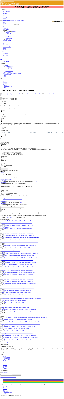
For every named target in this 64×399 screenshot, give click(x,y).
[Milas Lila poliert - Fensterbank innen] (8, 292)
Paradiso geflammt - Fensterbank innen (24, 333)
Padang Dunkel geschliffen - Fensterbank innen (29, 337)
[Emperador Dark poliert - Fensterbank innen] (9, 313)
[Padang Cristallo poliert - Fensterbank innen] (4, 300)
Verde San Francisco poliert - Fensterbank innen (29, 237)
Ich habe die (3, 377)
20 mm (4, 127)
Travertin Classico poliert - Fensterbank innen (29, 242)
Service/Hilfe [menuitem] (6, 14)
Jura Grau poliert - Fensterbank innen (13, 251)
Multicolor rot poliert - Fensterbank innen (25, 260)
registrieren (14, 31)
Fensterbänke (5, 65)
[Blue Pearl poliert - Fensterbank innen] (8, 228)
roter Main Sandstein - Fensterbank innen (26, 304)
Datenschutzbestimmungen (11, 217)
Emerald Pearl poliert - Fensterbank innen (26, 266)
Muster (4, 76)
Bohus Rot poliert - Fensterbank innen (24, 264)
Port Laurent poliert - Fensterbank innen (25, 233)
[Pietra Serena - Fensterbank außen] (7, 328)
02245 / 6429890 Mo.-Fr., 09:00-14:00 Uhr (10, 4)
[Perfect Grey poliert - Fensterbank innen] (9, 311)
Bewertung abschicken (5, 219)
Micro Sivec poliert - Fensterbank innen (25, 270)
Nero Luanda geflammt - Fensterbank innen (27, 309)
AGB (4, 14)
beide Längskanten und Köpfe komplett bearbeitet (13, 154)
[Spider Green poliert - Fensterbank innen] (9, 239)
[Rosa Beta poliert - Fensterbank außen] (8, 223)
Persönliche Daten (9, 33)
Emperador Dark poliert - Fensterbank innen (28, 313)
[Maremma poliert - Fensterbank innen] (8, 230)
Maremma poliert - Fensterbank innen (24, 230)
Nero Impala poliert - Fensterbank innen (25, 279)
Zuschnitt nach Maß (7, 74)
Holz (9, 69)
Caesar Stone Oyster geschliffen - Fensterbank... (31, 298)
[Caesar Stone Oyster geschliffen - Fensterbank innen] (11, 298)
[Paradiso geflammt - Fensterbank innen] (8, 333)
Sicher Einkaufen (6, 11)
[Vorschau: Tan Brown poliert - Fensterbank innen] (32, 93)
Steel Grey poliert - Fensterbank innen (24, 276)
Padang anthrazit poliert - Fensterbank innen (27, 283)
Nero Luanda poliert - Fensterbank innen (26, 288)
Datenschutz (5, 15)
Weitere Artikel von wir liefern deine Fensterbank (12, 199)
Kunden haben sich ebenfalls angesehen (24, 220)
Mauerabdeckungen (7, 72)
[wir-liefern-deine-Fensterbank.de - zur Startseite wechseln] (12, 20)
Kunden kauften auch (11, 220)
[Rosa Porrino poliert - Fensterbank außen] (9, 225)
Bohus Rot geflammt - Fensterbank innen (25, 339)
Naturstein (10, 68)
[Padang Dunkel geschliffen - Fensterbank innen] (10, 337)
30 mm (4, 128)
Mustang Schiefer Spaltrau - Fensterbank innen (29, 253)
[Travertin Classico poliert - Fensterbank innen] (10, 242)
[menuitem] (33, 11)
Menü (4, 22)
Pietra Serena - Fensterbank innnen (22, 307)
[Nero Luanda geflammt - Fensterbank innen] (9, 309)
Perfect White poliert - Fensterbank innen (26, 294)
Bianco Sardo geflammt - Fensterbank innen (27, 335)
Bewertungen (9, 179)
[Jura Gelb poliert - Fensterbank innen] (6, 302)
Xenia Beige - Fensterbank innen (21, 330)
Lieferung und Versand (7, 17)
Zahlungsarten (8, 36)
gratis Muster (3, 2)
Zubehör (4, 75)
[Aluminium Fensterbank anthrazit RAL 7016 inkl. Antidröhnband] (14, 317)
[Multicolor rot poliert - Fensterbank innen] (8, 260)
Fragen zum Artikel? (7, 198)
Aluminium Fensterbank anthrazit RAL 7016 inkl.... (38, 317)
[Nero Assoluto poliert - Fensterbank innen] (9, 235)
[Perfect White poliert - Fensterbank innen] (9, 294)
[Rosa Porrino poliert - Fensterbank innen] (9, 247)
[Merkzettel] (3, 27)
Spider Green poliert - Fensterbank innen (26, 239)
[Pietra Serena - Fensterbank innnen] (8, 307)
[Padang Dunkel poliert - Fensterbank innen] (9, 262)
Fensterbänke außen (9, 71)
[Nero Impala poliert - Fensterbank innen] (9, 279)
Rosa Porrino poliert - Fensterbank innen (26, 247)
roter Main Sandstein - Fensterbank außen (26, 326)
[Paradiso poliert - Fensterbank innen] (8, 285)
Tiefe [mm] (12, 134)
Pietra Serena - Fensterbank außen (22, 328)
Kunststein (10, 67)
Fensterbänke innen (9, 66)
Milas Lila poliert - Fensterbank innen (24, 292)
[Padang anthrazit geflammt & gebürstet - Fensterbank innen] (12, 321)
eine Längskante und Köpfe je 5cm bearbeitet (12, 152)
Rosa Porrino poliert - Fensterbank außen (26, 225)
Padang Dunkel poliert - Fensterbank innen (27, 262)
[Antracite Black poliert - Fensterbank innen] (9, 245)
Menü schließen (6, 29)
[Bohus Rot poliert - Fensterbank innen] (8, 264)
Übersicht (7, 32)
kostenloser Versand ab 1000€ (8, 1)
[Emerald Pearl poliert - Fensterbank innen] (9, 266)
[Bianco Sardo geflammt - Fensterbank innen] (9, 335)
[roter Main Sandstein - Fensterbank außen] (9, 326)
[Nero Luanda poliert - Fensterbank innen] (9, 288)
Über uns (5, 12)
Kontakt (4, 18)
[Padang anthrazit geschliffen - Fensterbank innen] (10, 324)
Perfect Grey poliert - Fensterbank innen (25, 311)
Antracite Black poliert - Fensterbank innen (27, 245)
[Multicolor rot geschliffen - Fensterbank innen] (9, 342)
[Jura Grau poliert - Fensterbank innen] (3, 251)
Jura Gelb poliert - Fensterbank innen (20, 302)
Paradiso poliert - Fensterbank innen (23, 285)
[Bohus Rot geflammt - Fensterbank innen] (8, 339)
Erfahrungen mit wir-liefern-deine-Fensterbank (12, 73)
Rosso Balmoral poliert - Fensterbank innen (26, 272)
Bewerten (2, 172)
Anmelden (8, 31)
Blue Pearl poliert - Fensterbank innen (24, 228)
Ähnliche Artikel (3, 220)
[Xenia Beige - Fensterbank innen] (7, 330)
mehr (36, 181)
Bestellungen (8, 37)
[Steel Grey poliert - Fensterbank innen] (8, 276)
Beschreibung (3, 179)
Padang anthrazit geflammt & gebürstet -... (33, 321)
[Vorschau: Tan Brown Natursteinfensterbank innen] (11, 93)
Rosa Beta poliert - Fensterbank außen (24, 223)
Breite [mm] (3, 134)
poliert (4, 116)
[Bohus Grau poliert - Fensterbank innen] (8, 290)
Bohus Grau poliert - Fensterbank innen (24, 290)
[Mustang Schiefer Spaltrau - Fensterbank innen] (10, 253)
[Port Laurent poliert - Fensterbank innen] (9, 233)
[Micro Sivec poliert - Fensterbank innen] (8, 270)
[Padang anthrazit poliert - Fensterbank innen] (9, 283)
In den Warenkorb (4, 169)
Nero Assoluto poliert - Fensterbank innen (26, 235)
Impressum (5, 13)
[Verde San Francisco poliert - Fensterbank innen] (10, 237)
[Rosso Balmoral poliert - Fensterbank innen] (9, 272)
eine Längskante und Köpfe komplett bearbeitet (12, 153)
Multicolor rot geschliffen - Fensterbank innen (28, 342)
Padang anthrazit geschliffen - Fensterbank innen (30, 324)
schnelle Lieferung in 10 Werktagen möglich (11, 3)
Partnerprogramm (6, 357)
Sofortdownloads (9, 38)
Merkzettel (8, 39)
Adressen (7, 34)
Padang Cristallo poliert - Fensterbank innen (17, 300)
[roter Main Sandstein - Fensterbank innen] (9, 304)
